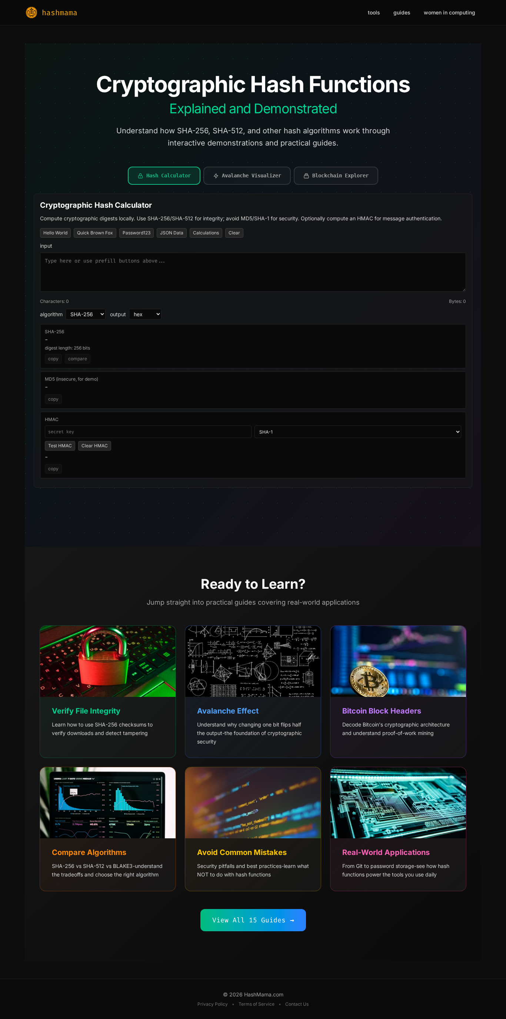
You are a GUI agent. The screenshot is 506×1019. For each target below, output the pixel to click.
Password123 (136, 232)
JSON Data (171, 232)
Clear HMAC (94, 445)
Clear (234, 232)
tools (374, 12)
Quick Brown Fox (95, 232)
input (46, 246)
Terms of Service (256, 1004)
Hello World (55, 232)
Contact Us (297, 1004)
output (118, 314)
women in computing (449, 12)
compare (77, 358)
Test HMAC (60, 445)
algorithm (51, 314)
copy (53, 358)
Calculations (206, 232)
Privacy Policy (212, 1004)
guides (401, 12)
